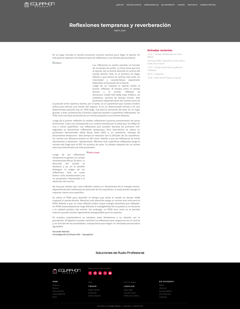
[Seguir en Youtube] (110, 273)
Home (161, 285)
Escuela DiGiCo (134, 5)
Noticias (55, 285)
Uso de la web (130, 293)
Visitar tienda (93, 290)
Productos (92, 293)
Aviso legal (128, 290)
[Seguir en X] (105, 273)
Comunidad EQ (151, 5)
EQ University (168, 5)
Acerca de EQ (58, 291)
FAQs (90, 282)
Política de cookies (131, 296)
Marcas (55, 288)
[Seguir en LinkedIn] (100, 273)
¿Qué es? (120, 5)
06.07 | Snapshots (156, 74)
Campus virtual (208, 5)
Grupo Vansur (115, 306)
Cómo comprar (94, 296)
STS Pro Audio (130, 282)
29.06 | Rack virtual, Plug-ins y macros (164, 77)
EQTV (54, 297)
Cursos (181, 5)
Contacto (193, 5)
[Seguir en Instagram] (95, 273)
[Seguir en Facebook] (90, 273)
